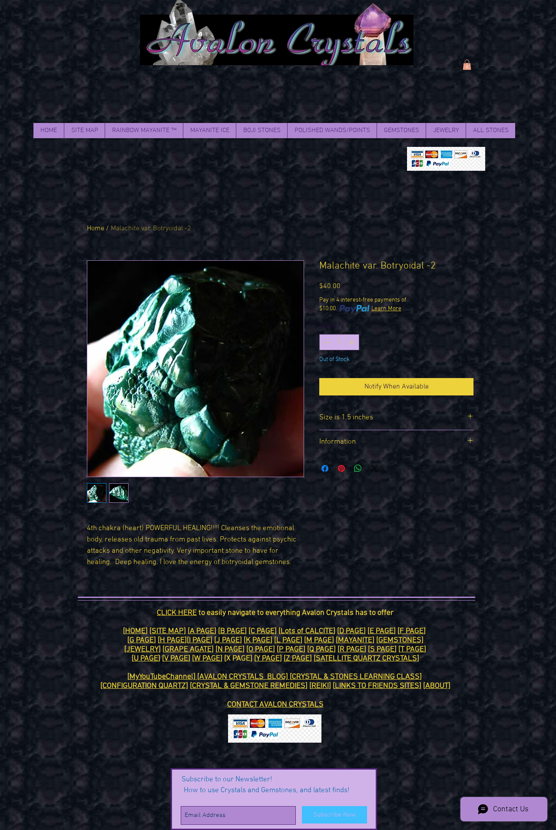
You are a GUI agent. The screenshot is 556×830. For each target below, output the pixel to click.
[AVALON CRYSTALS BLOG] (243, 676)
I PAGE (199, 640)
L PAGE (288, 640)
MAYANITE (355, 640)
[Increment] (352, 342)
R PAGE (352, 649)
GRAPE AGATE (188, 649)
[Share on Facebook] (325, 468)
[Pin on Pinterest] (341, 468)
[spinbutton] (339, 342)
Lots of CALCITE (307, 631)
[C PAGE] (262, 631)
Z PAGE (298, 658)
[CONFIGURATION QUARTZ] (144, 686)
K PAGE (258, 640)
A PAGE (202, 631)
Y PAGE (268, 658)
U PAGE (146, 658)
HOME (135, 631)
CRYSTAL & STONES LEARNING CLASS (356, 676)
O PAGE (260, 649)
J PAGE (228, 640)
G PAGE (141, 640)
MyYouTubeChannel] (163, 676)
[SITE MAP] (167, 631)
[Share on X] (374, 468)
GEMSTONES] (401, 640)
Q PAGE (321, 649)
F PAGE (412, 631)
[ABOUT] (436, 686)
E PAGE (382, 631)
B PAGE (232, 631)
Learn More (386, 308)
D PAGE (351, 631)
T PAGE (412, 649)
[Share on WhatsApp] (358, 468)
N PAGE (230, 649)
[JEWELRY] (142, 649)
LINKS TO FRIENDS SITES (377, 686)
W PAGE (207, 658)
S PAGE (382, 649)
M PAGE (319, 640)
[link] (467, 65)
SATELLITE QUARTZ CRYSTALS (366, 658)
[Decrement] (326, 342)
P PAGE (291, 649)
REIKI (320, 686)
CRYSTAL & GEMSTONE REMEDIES (248, 686)
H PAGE (172, 640)
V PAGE (176, 658)
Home (95, 228)
